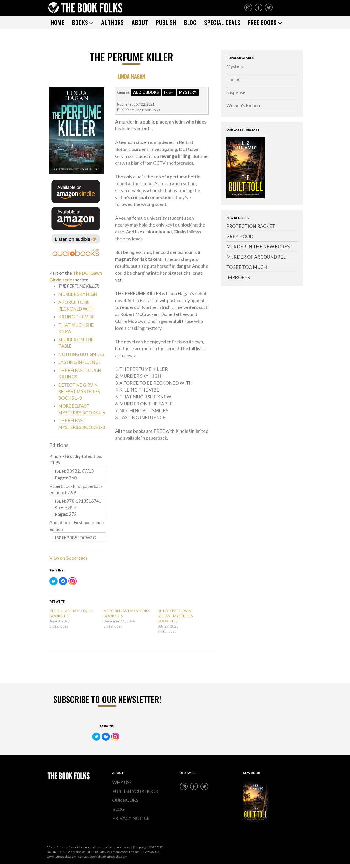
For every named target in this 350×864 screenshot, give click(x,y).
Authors (112, 22)
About (140, 22)
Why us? (121, 782)
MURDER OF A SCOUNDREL (256, 257)
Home (57, 22)
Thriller (233, 79)
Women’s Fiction (243, 105)
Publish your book (135, 791)
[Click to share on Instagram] (72, 581)
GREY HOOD (239, 236)
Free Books (262, 22)
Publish (166, 22)
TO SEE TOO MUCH (246, 267)
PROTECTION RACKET (250, 226)
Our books (125, 800)
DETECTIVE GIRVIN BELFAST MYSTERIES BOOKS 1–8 (175, 616)
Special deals (222, 22)
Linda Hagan (131, 76)
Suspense (235, 92)
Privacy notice (131, 818)
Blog (190, 22)
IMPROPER (238, 277)
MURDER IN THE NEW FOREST (259, 246)
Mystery (234, 66)
